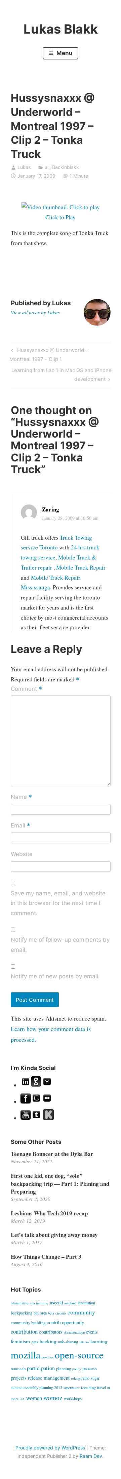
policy (76, 1368)
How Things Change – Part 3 (46, 1256)
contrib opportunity (65, 1322)
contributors (51, 1331)
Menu (64, 53)
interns (84, 1342)
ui (108, 1387)
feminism (20, 1341)
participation (41, 1368)
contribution (24, 1331)
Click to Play (60, 217)
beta (51, 1313)
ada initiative (39, 1303)
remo (85, 1378)
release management (49, 1377)
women (34, 1398)
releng (75, 1378)
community (81, 1312)
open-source (79, 1354)
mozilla (25, 1354)
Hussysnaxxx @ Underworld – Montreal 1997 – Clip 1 (48, 354)
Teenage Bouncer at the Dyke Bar (52, 1154)
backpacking (21, 1313)
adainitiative (20, 1303)
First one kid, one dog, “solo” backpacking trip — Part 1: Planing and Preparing (60, 1183)
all (47, 167)
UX (22, 1398)
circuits (60, 1313)
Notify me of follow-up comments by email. (60, 944)
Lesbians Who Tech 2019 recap (49, 1213)
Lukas (24, 167)
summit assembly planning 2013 (36, 1387)
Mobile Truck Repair (81, 567)
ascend (56, 1302)
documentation (74, 1332)
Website (22, 854)
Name (21, 797)
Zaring (50, 509)
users (14, 1398)
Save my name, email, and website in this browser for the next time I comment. (58, 903)
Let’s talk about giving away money (54, 1234)
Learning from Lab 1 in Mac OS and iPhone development (61, 374)
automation (86, 1302)
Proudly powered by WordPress (50, 1447)
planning (63, 1368)
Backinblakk (65, 167)
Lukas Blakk (61, 29)
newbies (47, 1357)
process (89, 1368)
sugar (95, 1378)
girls (34, 1341)
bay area (40, 1312)
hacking (48, 1341)
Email (20, 826)
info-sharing (68, 1342)
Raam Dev (91, 1456)
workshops (73, 1398)
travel (101, 1387)
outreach (18, 1368)
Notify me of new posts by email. (55, 976)
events (92, 1332)
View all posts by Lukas (35, 312)
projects (19, 1377)
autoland (70, 1303)
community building (28, 1322)
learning (99, 1341)
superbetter (72, 1387)
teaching (88, 1387)
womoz (53, 1397)
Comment (26, 689)
